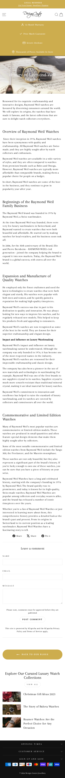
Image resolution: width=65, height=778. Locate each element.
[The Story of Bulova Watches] (12, 709)
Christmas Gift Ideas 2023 (39, 694)
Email (7, 571)
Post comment (32, 619)
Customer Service (32, 751)
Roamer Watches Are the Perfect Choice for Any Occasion (39, 723)
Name (6, 556)
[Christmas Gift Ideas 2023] (12, 697)
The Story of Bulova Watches (41, 706)
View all (32, 684)
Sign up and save (32, 759)
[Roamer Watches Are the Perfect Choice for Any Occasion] (12, 722)
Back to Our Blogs (34, 654)
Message (9, 586)
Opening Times (31, 744)
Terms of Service (34, 631)
